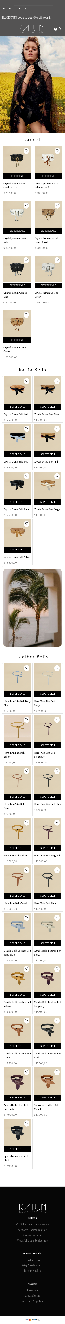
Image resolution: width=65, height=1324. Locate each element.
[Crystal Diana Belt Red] (17, 390)
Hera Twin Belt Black (45, 903)
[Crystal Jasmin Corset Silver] (48, 269)
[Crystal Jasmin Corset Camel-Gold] (48, 214)
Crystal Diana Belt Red (16, 414)
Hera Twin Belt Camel (15, 903)
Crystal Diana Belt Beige (47, 509)
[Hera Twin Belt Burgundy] (47, 831)
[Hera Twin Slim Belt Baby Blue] (17, 677)
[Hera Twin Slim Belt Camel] (17, 780)
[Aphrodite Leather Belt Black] (17, 1132)
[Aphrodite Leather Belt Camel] (47, 1081)
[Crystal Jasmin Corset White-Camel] (48, 159)
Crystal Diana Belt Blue (16, 461)
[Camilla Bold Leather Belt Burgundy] (47, 978)
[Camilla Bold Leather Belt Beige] (47, 926)
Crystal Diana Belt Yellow (17, 557)
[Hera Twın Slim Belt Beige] (47, 677)
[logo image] (31, 29)
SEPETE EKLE (17, 176)
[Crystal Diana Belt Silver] (47, 390)
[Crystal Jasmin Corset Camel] (17, 323)
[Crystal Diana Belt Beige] (47, 485)
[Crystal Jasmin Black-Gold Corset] (17, 159)
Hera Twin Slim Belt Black (47, 804)
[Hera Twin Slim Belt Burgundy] (47, 728)
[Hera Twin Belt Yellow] (17, 831)
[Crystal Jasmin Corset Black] (17, 269)
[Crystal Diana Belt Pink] (47, 437)
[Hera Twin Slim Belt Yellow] (17, 728)
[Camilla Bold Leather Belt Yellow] (17, 978)
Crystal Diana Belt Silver (47, 414)
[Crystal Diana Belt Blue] (17, 437)
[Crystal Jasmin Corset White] (17, 214)
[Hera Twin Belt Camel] (17, 879)
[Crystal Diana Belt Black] (17, 485)
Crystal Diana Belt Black (16, 509)
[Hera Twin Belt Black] (47, 879)
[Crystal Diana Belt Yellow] (17, 533)
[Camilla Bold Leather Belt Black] (47, 1029)
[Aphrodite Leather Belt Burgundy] (17, 1081)
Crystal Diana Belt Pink (46, 461)
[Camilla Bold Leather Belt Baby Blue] (17, 926)
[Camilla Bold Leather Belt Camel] (17, 1029)
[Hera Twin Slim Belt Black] (47, 780)
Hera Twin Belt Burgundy (47, 855)
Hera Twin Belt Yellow (15, 855)
